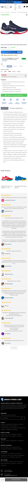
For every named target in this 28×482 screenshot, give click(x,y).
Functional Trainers (13, 425)
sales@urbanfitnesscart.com (10, 475)
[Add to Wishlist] (27, 15)
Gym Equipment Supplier (6, 448)
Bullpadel (12, 457)
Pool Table (19, 436)
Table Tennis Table (4, 436)
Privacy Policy (20, 461)
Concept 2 (18, 453)
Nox (8, 457)
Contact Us (19, 463)
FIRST (18, 52)
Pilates (7, 440)
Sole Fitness (3, 453)
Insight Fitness (21, 455)
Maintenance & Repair (17, 448)
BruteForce (12, 453)
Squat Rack (14, 427)
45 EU (15, 66)
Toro (8, 453)
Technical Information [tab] (16, 108)
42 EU (21, 66)
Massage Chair (13, 440)
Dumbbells (3, 429)
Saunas (2, 442)
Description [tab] (4, 108)
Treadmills (3, 424)
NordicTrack (18, 457)
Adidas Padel (3, 457)
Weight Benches (21, 427)
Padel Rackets (4, 434)
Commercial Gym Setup (14, 447)
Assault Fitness (4, 455)
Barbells (15, 429)
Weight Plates (9, 429)
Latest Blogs (3, 465)
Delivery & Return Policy (6, 463)
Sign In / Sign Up (15, 7)
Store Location (17, 2)
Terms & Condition (4, 461)
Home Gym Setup (4, 447)
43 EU (3, 66)
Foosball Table (13, 436)
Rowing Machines (4, 425)
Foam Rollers (20, 440)
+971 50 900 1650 (8, 471)
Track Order (19, 7)
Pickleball (14, 434)
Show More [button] (14, 347)
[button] (14, 197)
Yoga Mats (3, 440)
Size (2, 64)
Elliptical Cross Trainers (18, 424)
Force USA (10, 455)
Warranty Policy (13, 461)
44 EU (9, 66)
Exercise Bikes (9, 424)
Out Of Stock (16, 479)
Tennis (9, 434)
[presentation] (0, 28)
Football (19, 434)
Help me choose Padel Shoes (15, 95)
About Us (14, 463)
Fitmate (15, 455)
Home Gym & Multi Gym (6, 427)
